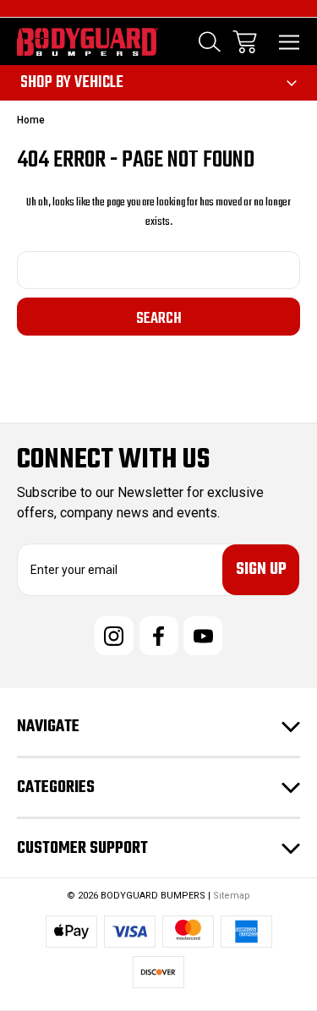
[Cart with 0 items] (244, 41)
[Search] (210, 41)
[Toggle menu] (289, 42)
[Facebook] (158, 635)
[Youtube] (202, 635)
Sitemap (231, 895)
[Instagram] (114, 635)
